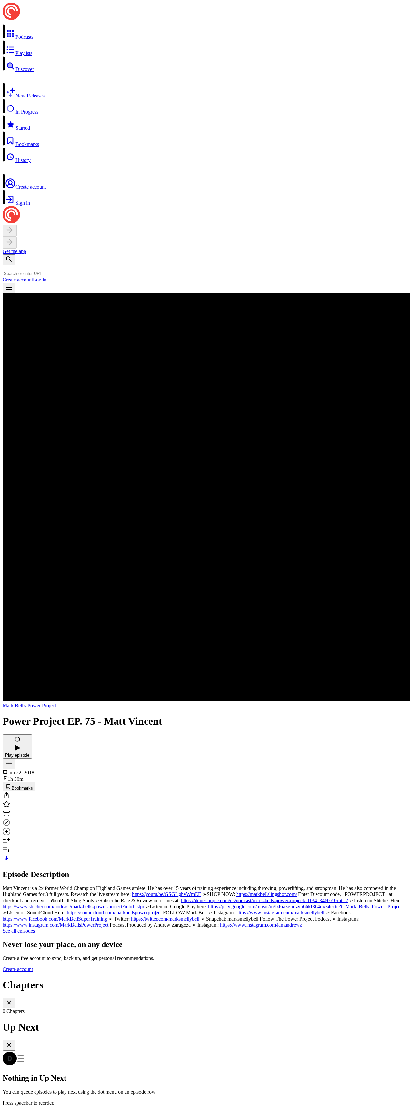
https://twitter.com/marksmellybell (165, 919)
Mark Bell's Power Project (29, 705)
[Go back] (10, 231)
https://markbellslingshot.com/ (266, 894)
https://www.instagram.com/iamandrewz (261, 925)
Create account (18, 279)
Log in (39, 279)
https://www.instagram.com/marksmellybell (280, 912)
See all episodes (19, 930)
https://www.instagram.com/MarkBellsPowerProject (55, 925)
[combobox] (32, 273)
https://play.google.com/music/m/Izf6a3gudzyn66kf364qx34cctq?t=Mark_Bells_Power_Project (305, 906)
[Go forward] (10, 243)
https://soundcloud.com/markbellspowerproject (114, 912)
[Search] (9, 259)
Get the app (14, 251)
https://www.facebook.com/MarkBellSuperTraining (55, 919)
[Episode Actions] (9, 764)
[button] (206, 32)
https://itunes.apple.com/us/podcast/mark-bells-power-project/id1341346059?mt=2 (264, 900)
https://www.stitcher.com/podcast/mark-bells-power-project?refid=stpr (73, 906)
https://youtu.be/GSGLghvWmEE (166, 894)
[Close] (9, 1003)
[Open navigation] (9, 288)
